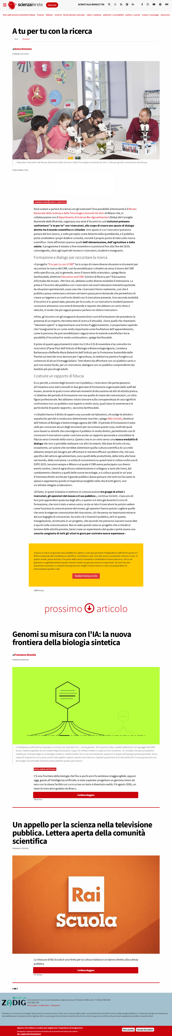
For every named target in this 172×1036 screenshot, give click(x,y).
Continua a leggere (85, 794)
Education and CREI (72, 276)
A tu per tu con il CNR (61, 264)
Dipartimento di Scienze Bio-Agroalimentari (83, 217)
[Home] (27, 5)
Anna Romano (23, 49)
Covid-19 (58, 15)
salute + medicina (94, 15)
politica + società (132, 15)
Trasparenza (55, 1005)
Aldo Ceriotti (114, 418)
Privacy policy (32, 1005)
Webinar (49, 15)
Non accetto (128, 1030)
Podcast (40, 15)
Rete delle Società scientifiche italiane (19, 15)
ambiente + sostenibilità (113, 15)
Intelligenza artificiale (45, 769)
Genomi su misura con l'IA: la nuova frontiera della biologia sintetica (71, 638)
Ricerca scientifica (57, 202)
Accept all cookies (145, 1030)
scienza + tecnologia (150, 15)
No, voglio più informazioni (29, 1034)
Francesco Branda (25, 655)
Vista (17, 40)
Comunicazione (41, 202)
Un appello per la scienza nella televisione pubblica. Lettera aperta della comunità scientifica (82, 832)
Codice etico (44, 1005)
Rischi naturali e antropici (74, 15)
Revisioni (26, 39)
